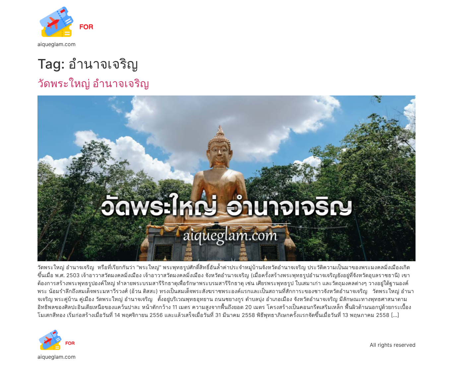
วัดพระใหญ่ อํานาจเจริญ (93, 83)
